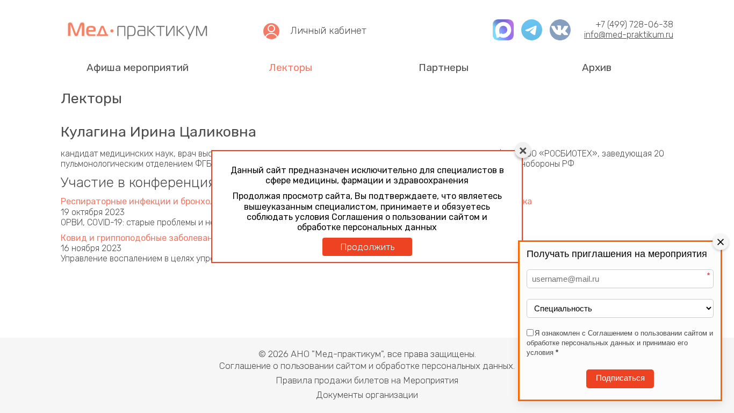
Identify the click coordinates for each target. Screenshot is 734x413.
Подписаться (620, 378)
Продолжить (367, 246)
